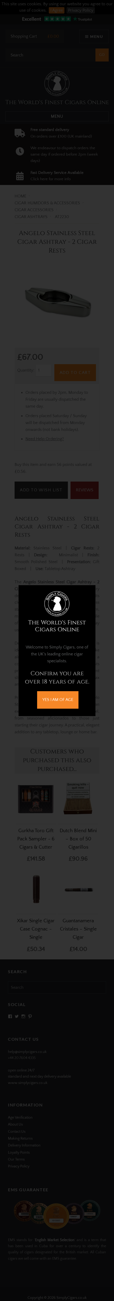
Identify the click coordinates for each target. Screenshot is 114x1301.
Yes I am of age (57, 699)
